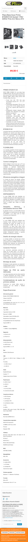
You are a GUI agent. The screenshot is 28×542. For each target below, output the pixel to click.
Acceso (14, 11)
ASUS (14, 58)
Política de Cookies (22, 540)
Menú (5, 11)
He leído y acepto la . (12, 520)
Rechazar (11, 532)
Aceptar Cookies (20, 532)
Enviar (19, 524)
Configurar (5, 532)
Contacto (23, 11)
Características (6, 83)
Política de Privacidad (9, 517)
